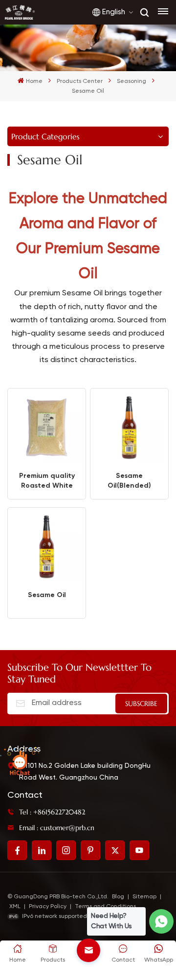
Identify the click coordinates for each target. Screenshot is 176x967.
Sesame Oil (47, 595)
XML (15, 907)
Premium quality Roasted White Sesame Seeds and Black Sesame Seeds (47, 481)
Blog (118, 897)
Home (34, 81)
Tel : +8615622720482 (52, 812)
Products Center (80, 81)
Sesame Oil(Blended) (129, 480)
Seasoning (131, 81)
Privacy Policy (47, 907)
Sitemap (144, 897)
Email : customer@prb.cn (56, 827)
